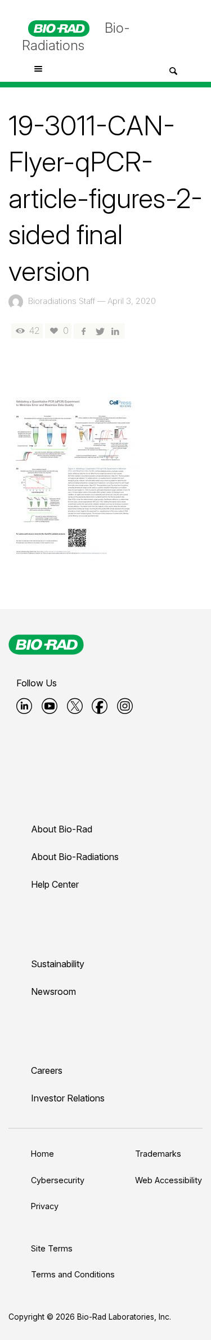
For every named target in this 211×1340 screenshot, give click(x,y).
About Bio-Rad (61, 829)
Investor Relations (68, 1098)
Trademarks (158, 1153)
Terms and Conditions (73, 1274)
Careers (46, 1070)
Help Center (55, 884)
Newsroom (53, 991)
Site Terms (52, 1248)
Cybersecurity (57, 1180)
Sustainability (57, 963)
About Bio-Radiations (75, 856)
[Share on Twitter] (99, 331)
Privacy (45, 1206)
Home (42, 1153)
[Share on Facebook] (83, 331)
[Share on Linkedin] (115, 331)
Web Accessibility (168, 1180)
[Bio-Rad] (46, 644)
